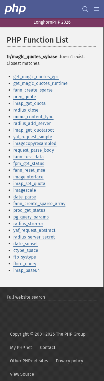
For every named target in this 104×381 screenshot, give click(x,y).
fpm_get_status (28, 163)
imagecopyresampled (35, 143)
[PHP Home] (15, 9)
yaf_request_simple (32, 136)
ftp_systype (24, 257)
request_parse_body (33, 150)
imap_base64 (26, 270)
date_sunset (25, 243)
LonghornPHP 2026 (52, 22)
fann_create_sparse (33, 90)
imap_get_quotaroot (33, 130)
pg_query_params (31, 217)
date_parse (24, 197)
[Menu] (96, 8)
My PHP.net (21, 347)
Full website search (26, 297)
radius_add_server (32, 123)
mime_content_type (33, 116)
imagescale (24, 190)
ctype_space (25, 250)
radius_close (26, 110)
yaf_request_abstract (34, 230)
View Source (22, 374)
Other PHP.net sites (29, 360)
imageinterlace (28, 177)
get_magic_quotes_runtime (40, 83)
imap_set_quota (29, 183)
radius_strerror (28, 223)
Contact (47, 347)
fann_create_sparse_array (39, 203)
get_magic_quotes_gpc (36, 76)
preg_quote (24, 96)
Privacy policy (69, 360)
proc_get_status (29, 210)
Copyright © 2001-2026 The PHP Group (47, 334)
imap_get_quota (29, 103)
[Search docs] (85, 8)
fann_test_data (28, 156)
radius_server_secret (34, 237)
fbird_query (24, 263)
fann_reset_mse (29, 170)
